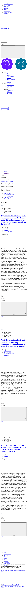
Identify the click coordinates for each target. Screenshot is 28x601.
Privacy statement (5, 570)
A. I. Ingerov (7, 173)
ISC (5, 559)
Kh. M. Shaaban (8, 199)
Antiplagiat (6, 562)
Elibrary (6, 561)
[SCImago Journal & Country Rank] (10, 585)
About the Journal (8, 4)
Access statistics (11, 79)
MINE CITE (7, 563)
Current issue (7, 5)
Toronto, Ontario (5, 181)
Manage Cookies (21, 570)
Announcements (8, 12)
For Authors (7, 11)
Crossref (6, 558)
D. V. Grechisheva (8, 196)
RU (2, 40)
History (8, 73)
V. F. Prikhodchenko (9, 194)
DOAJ (5, 556)
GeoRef (6, 555)
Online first (6, 6)
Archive (6, 8)
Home (5, 171)
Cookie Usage (13, 570)
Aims (8, 75)
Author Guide (10, 85)
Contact (9, 82)
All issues (9, 93)
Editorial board (10, 76)
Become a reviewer (5, 109)
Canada (11, 181)
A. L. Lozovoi (7, 193)
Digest (5, 9)
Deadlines (9, 86)
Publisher (9, 78)
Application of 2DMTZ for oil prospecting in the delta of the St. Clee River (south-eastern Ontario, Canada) (14, 448)
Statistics (6, 13)
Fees (8, 87)
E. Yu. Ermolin (7, 197)
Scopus (5, 552)
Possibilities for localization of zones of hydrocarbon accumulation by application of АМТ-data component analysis (13, 343)
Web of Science (7, 554)
